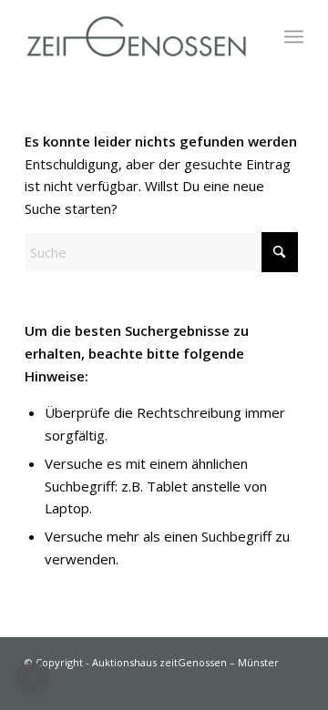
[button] (33, 677)
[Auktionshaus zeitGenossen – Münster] (136, 36)
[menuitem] (293, 36)
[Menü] (293, 36)
